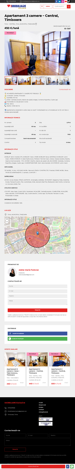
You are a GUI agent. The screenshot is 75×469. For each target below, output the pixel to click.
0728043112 (22, 272)
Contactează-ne (65, 89)
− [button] (7, 222)
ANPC (40, 416)
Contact (41, 409)
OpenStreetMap (60, 253)
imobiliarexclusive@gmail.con (31, 1)
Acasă (41, 402)
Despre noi (42, 405)
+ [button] (7, 219)
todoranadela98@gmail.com (26, 274)
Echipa (41, 407)
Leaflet (54, 253)
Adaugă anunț (43, 412)
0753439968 (12, 1)
